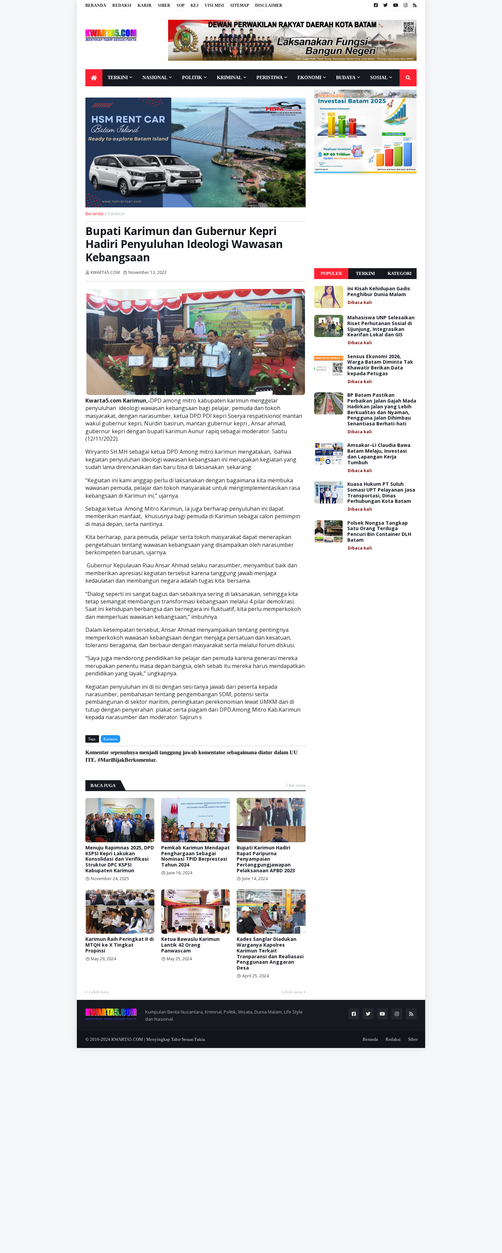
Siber (164, 5)
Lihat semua (296, 785)
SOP (180, 5)
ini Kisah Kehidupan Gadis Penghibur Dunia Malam (378, 291)
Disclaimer (268, 5)
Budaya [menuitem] (345, 77)
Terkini (365, 273)
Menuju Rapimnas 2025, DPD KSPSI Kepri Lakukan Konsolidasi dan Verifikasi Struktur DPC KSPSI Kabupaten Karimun (119, 859)
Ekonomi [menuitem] (309, 77)
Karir (145, 5)
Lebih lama (291, 991)
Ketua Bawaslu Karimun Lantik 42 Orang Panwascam (190, 944)
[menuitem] (93, 77)
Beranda (95, 5)
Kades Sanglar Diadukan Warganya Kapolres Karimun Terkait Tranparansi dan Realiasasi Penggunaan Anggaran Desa (270, 953)
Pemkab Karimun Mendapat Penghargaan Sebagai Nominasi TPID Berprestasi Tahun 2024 (195, 856)
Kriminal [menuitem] (229, 77)
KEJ (194, 5)
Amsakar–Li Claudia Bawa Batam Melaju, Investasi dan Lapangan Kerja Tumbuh (378, 453)
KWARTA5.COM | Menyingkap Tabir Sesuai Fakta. (158, 1039)
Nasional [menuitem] (154, 77)
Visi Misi (214, 5)
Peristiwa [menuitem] (269, 77)
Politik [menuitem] (192, 77)
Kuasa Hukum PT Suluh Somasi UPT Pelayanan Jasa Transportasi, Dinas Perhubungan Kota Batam (381, 492)
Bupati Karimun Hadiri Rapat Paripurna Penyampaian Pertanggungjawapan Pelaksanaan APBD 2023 (266, 859)
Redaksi (121, 5)
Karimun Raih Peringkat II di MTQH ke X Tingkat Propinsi (119, 944)
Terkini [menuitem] (118, 77)
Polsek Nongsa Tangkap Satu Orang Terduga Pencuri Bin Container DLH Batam (379, 531)
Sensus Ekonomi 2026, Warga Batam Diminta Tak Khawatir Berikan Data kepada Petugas (380, 365)
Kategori (400, 273)
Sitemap (239, 5)
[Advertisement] (365, 221)
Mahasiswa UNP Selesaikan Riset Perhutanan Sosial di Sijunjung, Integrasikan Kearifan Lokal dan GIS (381, 326)
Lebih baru (99, 991)
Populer (331, 273)
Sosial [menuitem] (379, 77)
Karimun (116, 213)
